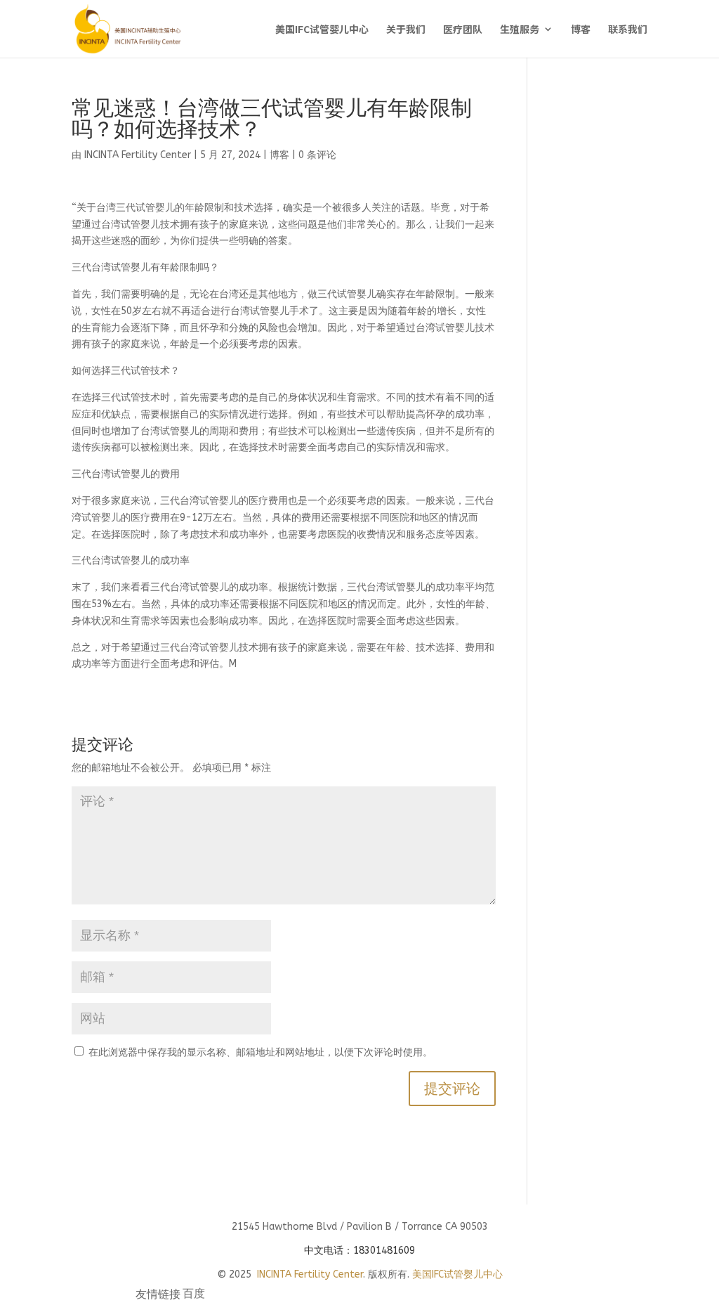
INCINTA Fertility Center (137, 155)
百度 (194, 1295)
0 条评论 (317, 155)
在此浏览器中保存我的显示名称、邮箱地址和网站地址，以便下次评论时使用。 (260, 1052)
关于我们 (406, 30)
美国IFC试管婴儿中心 (322, 30)
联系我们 (627, 30)
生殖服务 (519, 30)
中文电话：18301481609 (359, 1251)
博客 (581, 30)
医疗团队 (462, 30)
